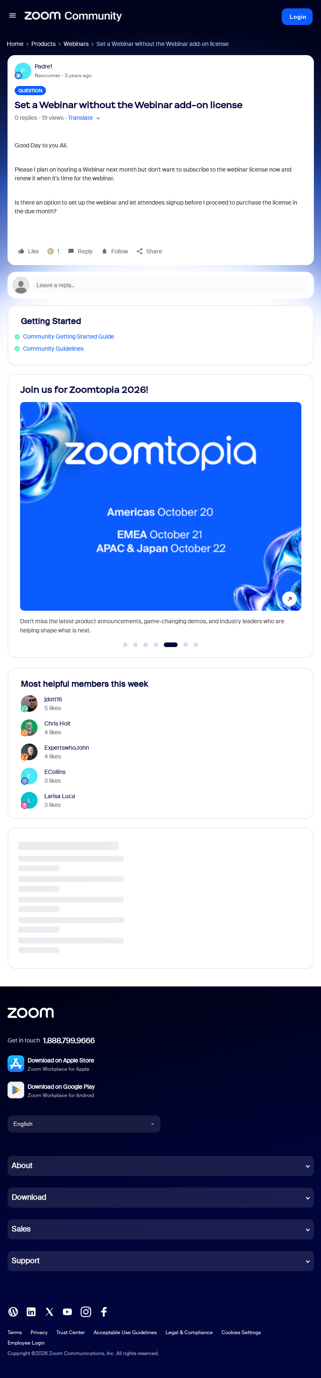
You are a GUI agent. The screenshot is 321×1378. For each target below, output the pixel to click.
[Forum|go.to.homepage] (73, 17)
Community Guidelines (53, 348)
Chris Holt (57, 723)
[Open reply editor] (161, 285)
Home (15, 44)
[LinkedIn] (30, 1311)
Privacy (39, 1332)
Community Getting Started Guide (68, 336)
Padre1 (43, 66)
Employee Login (26, 1343)
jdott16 (53, 699)
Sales (21, 1229)
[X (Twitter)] (49, 1311)
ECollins (55, 772)
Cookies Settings (241, 1332)
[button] (13, 16)
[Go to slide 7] (196, 645)
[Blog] (13, 1311)
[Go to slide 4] (156, 645)
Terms (15, 1332)
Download (29, 1197)
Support (26, 1261)
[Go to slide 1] (125, 645)
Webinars (76, 44)
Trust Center (70, 1332)
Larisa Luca (59, 796)
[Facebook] (103, 1311)
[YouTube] (67, 1311)
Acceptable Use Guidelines (125, 1332)
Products (43, 44)
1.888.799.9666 (69, 1041)
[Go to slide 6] (181, 645)
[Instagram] (85, 1311)
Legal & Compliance (189, 1332)
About (22, 1166)
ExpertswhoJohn (66, 747)
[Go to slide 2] (135, 645)
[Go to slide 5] (166, 645)
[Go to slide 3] (146, 645)
